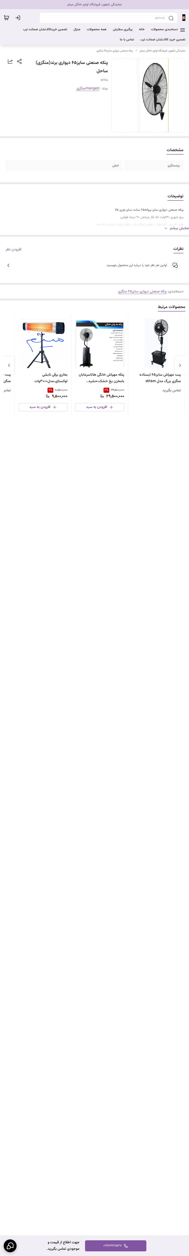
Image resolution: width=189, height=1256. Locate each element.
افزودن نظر (13, 249)
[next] (9, 365)
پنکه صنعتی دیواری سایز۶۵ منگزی (115, 51)
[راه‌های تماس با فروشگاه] (10, 1245)
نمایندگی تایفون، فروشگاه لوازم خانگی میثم (162, 51)
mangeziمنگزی (88, 88)
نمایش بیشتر (179, 228)
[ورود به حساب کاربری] (18, 18)
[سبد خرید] (6, 18)
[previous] (180, 365)
